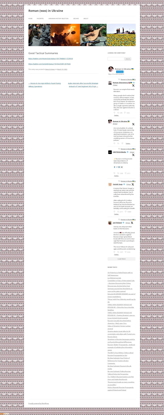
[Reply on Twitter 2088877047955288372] (115, 252)
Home (30, 18)
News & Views (50, 69)
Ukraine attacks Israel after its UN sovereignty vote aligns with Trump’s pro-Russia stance (121, 334)
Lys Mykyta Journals (114, 278)
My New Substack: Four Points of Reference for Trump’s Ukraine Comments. (119, 360)
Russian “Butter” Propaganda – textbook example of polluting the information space (121, 347)
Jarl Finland (117, 223)
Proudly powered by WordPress (38, 403)
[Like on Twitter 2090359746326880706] (123, 143)
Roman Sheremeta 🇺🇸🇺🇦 (122, 83)
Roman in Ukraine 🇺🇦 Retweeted (131, 79)
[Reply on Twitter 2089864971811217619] (115, 173)
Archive (76, 18)
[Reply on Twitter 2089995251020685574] (115, 211)
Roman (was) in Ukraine (45, 11)
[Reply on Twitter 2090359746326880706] (115, 143)
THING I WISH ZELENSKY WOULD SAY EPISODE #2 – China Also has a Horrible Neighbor (121, 307)
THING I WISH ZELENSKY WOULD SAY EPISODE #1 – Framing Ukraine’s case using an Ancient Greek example (121, 315)
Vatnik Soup (117, 184)
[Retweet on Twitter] (119, 79)
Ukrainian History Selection (58, 18)
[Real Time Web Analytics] (4, 414)
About (86, 18)
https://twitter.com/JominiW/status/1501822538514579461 (49, 64)
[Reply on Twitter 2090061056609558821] (115, 112)
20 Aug (115, 124)
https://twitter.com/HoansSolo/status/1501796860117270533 (50, 59)
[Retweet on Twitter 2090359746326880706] (119, 143)
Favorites (40, 18)
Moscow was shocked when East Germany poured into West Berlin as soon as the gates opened (120, 288)
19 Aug (115, 85)
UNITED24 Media (119, 152)
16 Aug (128, 223)
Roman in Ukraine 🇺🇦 (121, 121)
